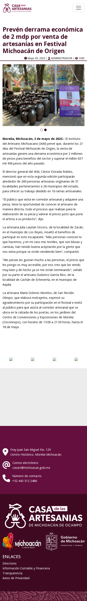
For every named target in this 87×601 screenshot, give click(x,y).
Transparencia (12, 573)
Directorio (9, 563)
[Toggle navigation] (78, 8)
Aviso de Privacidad (16, 578)
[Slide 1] (41, 130)
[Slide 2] (45, 130)
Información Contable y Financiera (26, 568)
